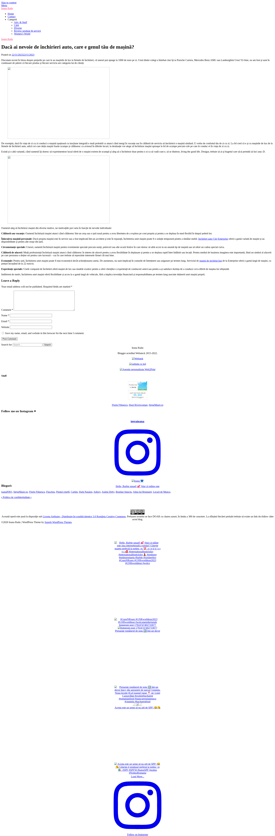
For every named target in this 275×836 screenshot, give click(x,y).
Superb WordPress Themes (58, 522)
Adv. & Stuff (20, 22)
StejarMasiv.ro (156, 405)
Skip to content (8, 2)
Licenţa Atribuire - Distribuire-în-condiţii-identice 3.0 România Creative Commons (84, 516)
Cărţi (16, 25)
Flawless (50, 492)
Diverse (18, 28)
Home (11, 13)
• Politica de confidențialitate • (16, 497)
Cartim (74, 492)
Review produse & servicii (27, 31)
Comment (7, 309)
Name (5, 315)
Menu (4, 5)
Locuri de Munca (161, 492)
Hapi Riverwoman (138, 405)
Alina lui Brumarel (142, 492)
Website (5, 327)
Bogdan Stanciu (124, 492)
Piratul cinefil (63, 492)
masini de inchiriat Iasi (210, 260)
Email (5, 321)
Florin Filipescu (120, 405)
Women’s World (22, 33)
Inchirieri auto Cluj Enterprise (213, 238)
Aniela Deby (108, 492)
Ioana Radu (7, 8)
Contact (11, 16)
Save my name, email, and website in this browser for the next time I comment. (44, 333)
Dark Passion (85, 492)
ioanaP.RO (6, 492)
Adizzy (97, 492)
